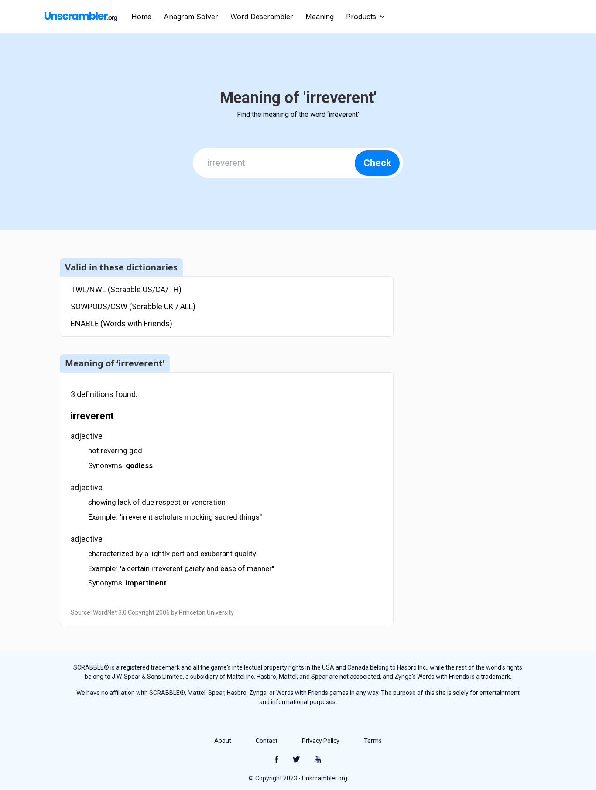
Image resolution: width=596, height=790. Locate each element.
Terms (373, 740)
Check (377, 162)
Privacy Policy (320, 740)
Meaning (319, 16)
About (222, 740)
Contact (266, 740)
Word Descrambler (261, 16)
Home (141, 16)
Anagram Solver (191, 16)
